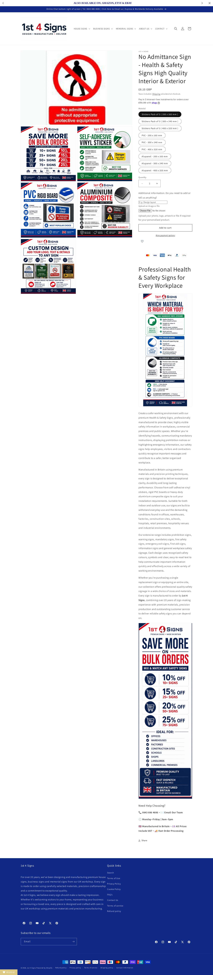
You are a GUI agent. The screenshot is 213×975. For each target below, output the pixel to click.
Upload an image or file (149, 206)
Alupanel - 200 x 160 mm (155, 156)
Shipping (156, 94)
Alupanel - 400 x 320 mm (155, 170)
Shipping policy (106, 968)
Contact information (124, 968)
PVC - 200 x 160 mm (152, 135)
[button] (82, 28)
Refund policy (114, 911)
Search (110, 872)
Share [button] (144, 840)
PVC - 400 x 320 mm (152, 149)
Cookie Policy (114, 889)
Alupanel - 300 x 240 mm (155, 163)
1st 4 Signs (31, 968)
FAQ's (110, 894)
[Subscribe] (73, 941)
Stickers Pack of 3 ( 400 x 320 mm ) (160, 128)
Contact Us (112, 900)
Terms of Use (113, 878)
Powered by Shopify (44, 968)
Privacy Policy (114, 883)
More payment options (165, 235)
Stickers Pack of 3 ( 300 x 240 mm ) (160, 121)
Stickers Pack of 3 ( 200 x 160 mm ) (160, 114)
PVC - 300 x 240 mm (152, 142)
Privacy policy (75, 968)
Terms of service (115, 905)
